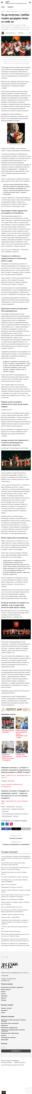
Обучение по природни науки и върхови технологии (13, 1030)
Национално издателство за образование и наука (15, 3)
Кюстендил (19, 806)
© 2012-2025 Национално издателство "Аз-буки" (12, 1065)
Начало (3, 11)
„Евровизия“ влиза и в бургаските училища (12, 914)
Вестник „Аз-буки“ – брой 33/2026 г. (10, 917)
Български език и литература (9, 1023)
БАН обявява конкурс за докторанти (11, 931)
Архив (3, 1012)
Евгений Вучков (10, 806)
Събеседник (5, 811)
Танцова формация (7, 816)
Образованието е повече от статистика (11, 887)
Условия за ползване (6, 1062)
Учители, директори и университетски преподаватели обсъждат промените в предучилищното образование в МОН (15, 858)
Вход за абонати (6, 989)
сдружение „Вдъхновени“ (18, 809)
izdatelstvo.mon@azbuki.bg (14, 784)
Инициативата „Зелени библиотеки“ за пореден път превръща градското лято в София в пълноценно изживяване (15, 921)
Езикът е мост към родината (8, 884)
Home (3, 7)
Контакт (3, 993)
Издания (10, 7)
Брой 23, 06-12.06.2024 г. (24, 11)
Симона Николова (10, 33)
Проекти (3, 998)
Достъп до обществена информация (10, 1060)
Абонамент (4, 996)
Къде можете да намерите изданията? (12, 987)
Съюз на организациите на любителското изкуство (15, 813)
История (3, 1035)
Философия (4, 1039)
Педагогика (4, 1025)
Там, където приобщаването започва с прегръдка (14, 877)
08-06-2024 (20, 33)
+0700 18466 (4, 975)
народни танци (6, 809)
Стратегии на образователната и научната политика (13, 1020)
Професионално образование (10, 1033)
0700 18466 (10, 781)
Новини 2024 (14, 11)
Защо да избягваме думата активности (11, 907)
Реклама (3, 1000)
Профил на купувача (20, 1062)
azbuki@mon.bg (6, 786)
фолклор (16, 816)
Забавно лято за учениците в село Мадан (12, 899)
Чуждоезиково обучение (8, 1037)
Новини (8, 11)
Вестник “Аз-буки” (6, 1008)
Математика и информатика (9, 1027)
